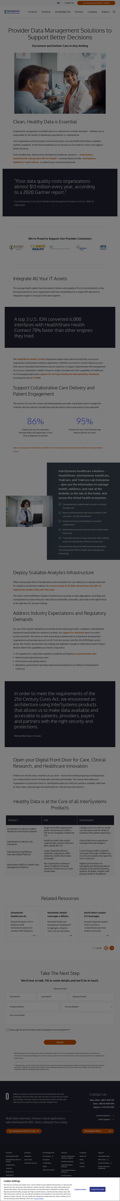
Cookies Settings (80, 1189)
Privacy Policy (39, 1198)
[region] (60, 1189)
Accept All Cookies (97, 1189)
